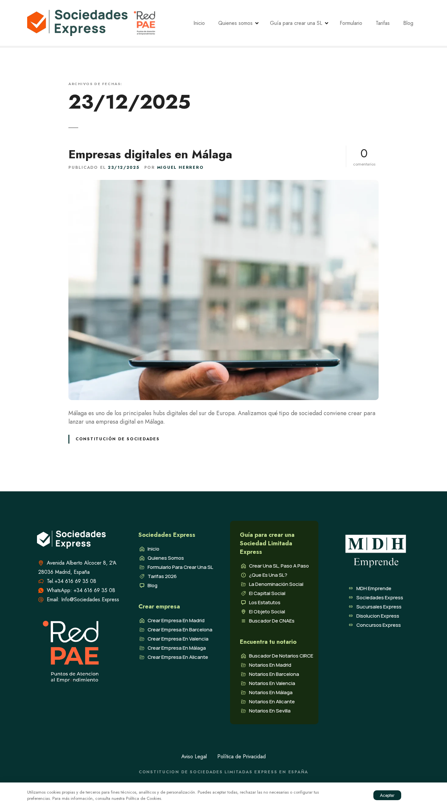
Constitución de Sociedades (118, 439)
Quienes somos (235, 23)
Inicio (199, 23)
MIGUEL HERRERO (180, 167)
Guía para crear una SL (296, 23)
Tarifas (383, 23)
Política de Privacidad (241, 756)
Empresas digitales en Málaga (150, 154)
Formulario (351, 23)
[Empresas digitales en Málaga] (223, 184)
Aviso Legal (194, 756)
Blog (408, 23)
